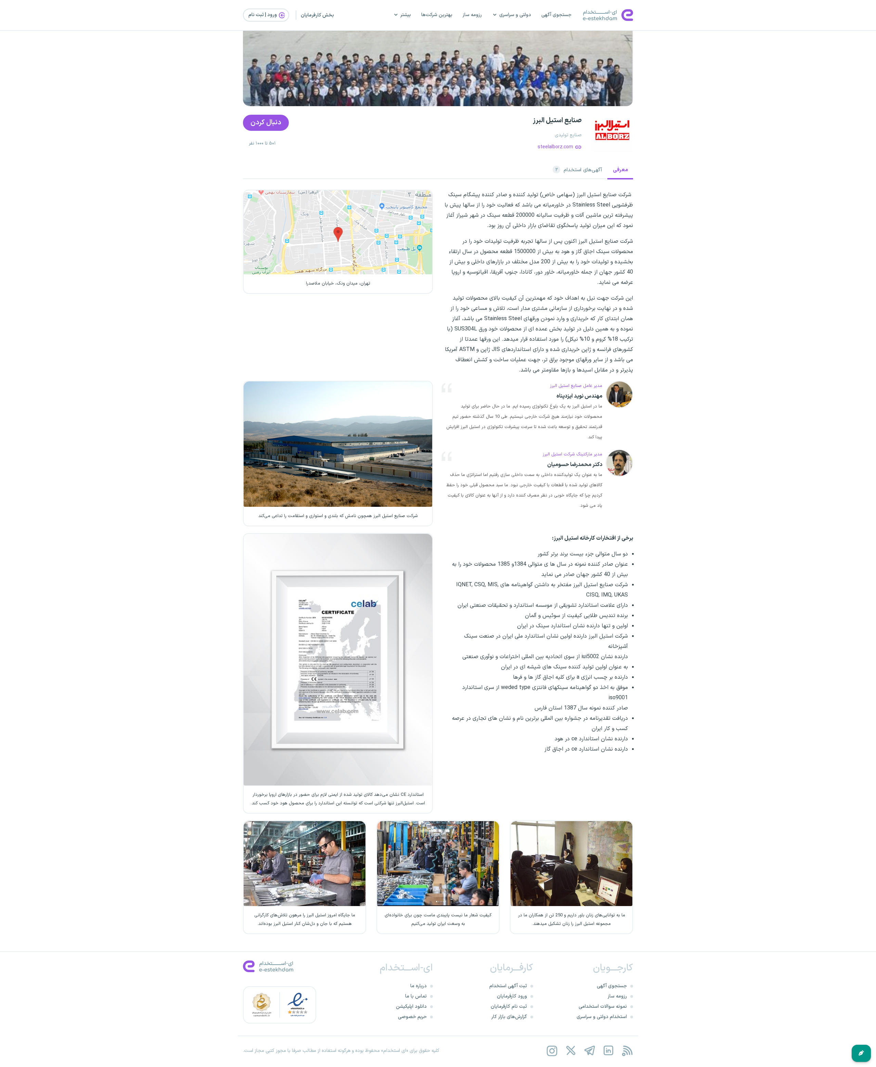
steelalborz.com (555, 147)
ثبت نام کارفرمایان (509, 1006)
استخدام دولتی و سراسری (602, 1016)
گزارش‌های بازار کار (509, 1016)
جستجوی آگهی (556, 14)
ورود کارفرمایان (512, 996)
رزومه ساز (472, 14)
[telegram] (589, 1051)
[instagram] (552, 1051)
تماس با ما (416, 996)
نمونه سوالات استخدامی (603, 1006)
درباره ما (418, 986)
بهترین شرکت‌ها (436, 14)
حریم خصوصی (412, 1016)
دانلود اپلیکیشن (411, 1006)
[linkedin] (608, 1051)
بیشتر (405, 14)
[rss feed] (627, 1051)
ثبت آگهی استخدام (508, 986)
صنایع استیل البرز (557, 120)
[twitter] (571, 1051)
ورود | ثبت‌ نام (263, 14)
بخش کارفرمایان (317, 15)
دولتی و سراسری (515, 14)
